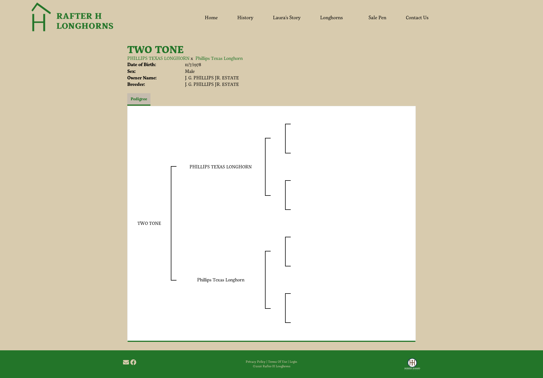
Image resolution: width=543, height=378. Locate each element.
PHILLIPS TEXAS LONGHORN (158, 58)
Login (293, 361)
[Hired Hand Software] (412, 366)
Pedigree (139, 99)
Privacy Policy (256, 361)
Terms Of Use (277, 361)
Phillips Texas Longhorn (219, 58)
